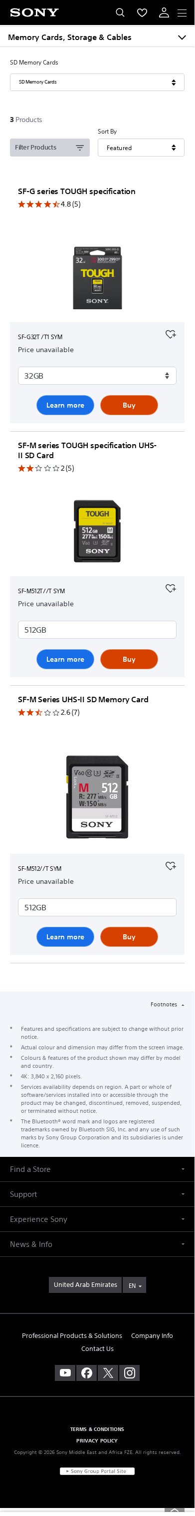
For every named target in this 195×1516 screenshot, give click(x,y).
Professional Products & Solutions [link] (72, 1335)
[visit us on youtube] (65, 1373)
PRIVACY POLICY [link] (97, 1440)
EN (132, 1285)
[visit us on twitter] (108, 1373)
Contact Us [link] (97, 1348)
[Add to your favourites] (171, 333)
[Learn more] (97, 279)
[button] (97, 1169)
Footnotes (165, 1004)
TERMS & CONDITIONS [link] (97, 1428)
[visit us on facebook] (86, 1373)
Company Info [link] (152, 1335)
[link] (85, 1285)
